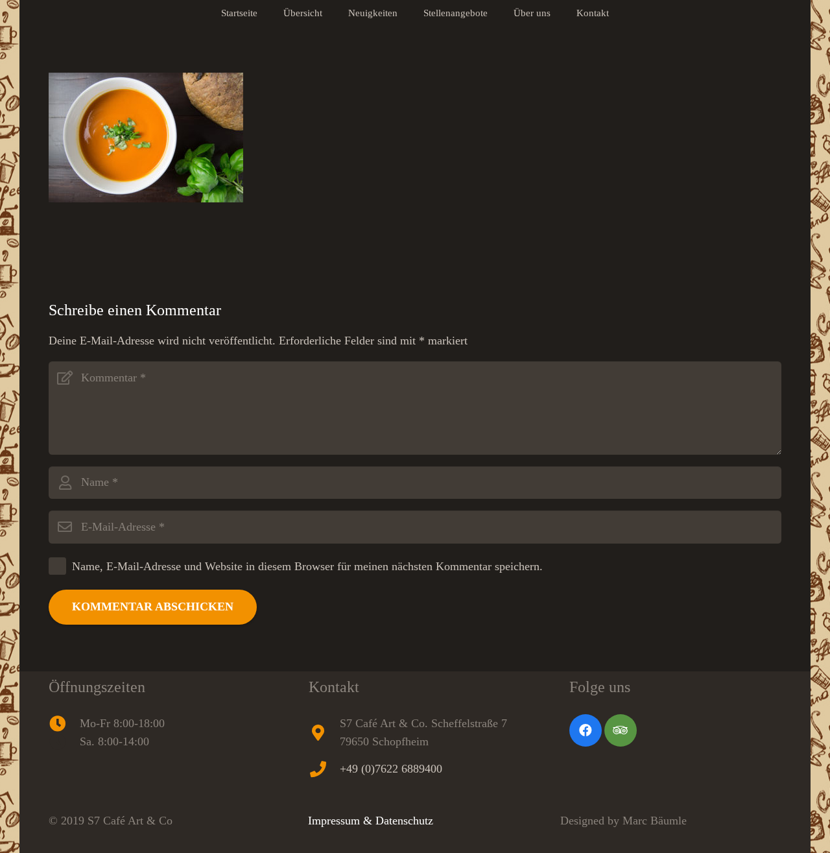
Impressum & (341, 820)
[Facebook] (585, 730)
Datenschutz (404, 820)
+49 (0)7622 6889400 (391, 768)
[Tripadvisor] (620, 730)
